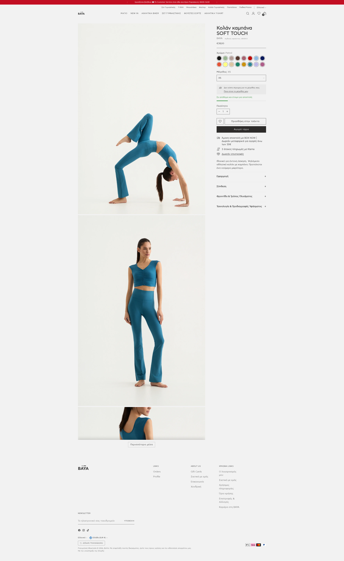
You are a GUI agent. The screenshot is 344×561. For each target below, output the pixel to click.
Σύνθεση (221, 186)
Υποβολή (129, 521)
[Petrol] (250, 64)
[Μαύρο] (219, 58)
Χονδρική (196, 487)
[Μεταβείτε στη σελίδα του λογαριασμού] (253, 13)
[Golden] (243, 64)
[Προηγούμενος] (127, 2)
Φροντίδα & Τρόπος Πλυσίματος (234, 196)
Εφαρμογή (222, 176)
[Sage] (225, 58)
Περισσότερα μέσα (141, 444)
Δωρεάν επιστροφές (233, 154)
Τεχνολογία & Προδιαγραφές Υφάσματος (239, 206)
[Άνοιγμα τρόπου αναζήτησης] (247, 13)
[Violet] (256, 64)
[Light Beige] (231, 64)
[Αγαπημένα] (259, 13)
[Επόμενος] (217, 2)
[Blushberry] (262, 64)
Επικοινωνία (197, 482)
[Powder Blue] (256, 58)
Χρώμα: (224, 53)
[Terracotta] (219, 64)
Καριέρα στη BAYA (229, 507)
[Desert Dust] (231, 58)
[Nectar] (243, 58)
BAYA (220, 38)
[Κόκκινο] (250, 58)
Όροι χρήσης (226, 493)
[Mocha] (237, 58)
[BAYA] (81, 13)
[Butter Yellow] (225, 64)
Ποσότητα (222, 106)
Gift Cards (196, 472)
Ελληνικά (260, 7)
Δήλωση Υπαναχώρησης (93, 543)
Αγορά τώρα (241, 129)
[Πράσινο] (237, 64)
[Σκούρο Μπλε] (262, 58)
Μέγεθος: (224, 72)
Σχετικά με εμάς (199, 476)
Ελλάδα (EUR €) (99, 538)
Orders (157, 472)
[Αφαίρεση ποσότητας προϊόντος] (219, 111)
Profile (156, 476)
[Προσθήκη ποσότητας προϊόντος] (227, 111)
